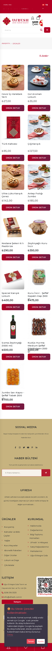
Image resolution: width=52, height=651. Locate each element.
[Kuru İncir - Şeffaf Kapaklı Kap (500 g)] (39, 276)
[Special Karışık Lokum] (13, 276)
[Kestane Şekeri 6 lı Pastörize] (13, 227)
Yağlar (7, 540)
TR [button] (46, 5)
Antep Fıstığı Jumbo (35, 195)
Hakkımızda (35, 526)
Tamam (31, 641)
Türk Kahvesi (9, 143)
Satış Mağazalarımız (39, 547)
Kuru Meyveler (11, 545)
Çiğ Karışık (34, 143)
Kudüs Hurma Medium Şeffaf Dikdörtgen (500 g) (37, 347)
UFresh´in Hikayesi (39, 542)
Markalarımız (36, 551)
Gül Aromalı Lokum (35, 95)
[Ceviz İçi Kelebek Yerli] (13, 77)
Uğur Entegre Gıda (39, 555)
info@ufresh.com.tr (13, 597)
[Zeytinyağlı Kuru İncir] (39, 227)
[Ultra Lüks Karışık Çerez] (13, 177)
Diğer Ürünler (10, 555)
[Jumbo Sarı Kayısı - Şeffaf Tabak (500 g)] (13, 376)
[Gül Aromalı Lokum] (39, 77)
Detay (10, 634)
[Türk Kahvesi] (13, 127)
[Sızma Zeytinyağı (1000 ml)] (13, 326)
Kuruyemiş (9, 527)
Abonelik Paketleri (13, 550)
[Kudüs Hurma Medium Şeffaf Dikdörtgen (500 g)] (39, 326)
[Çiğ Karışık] (39, 127)
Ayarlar (41, 641)
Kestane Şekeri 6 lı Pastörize (13, 245)
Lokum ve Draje (11, 560)
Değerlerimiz (36, 530)
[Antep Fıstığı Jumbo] (39, 177)
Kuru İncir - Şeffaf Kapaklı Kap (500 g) (38, 296)
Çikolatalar (9, 565)
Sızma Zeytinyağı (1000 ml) (12, 344)
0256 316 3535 (10, 592)
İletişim (17, 602)
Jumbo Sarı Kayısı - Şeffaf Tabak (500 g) (13, 395)
